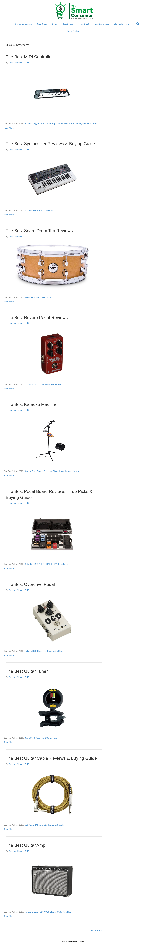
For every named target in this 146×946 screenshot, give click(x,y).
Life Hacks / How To (123, 24)
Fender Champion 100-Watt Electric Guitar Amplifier (47, 912)
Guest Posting (73, 31)
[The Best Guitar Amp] (52, 881)
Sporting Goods (102, 24)
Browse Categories (23, 24)
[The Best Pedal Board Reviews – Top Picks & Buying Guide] (52, 533)
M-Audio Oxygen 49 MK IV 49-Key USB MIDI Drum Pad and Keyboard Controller (60, 123)
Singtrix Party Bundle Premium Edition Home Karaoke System (52, 471)
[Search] (137, 23)
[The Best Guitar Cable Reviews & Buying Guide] (52, 794)
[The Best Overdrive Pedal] (52, 620)
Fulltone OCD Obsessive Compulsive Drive (43, 651)
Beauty (55, 24)
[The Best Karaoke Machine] (52, 440)
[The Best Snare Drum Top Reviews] (52, 267)
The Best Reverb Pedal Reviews (37, 317)
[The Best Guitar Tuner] (52, 707)
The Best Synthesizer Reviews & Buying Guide (50, 143)
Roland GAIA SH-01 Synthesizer (38, 210)
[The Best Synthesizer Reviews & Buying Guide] (52, 180)
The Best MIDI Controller (29, 56)
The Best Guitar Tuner (27, 671)
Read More (9, 128)
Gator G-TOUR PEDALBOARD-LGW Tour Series (46, 564)
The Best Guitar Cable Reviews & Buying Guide (51, 758)
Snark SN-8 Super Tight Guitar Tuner (41, 738)
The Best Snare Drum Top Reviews (39, 230)
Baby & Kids (41, 24)
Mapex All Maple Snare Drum (37, 297)
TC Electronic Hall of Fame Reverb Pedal (42, 384)
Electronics (68, 24)
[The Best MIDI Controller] (52, 93)
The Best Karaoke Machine (32, 404)
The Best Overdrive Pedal (30, 584)
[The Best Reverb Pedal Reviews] (52, 354)
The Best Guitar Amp (25, 845)
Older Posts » (96, 930)
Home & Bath (84, 24)
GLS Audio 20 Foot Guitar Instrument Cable (44, 825)
